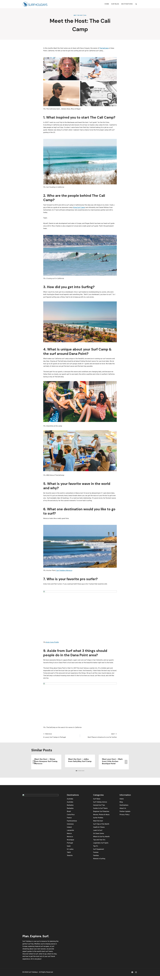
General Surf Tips (99, 805)
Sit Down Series (98, 834)
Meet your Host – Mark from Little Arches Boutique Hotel (112, 761)
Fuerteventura (72, 821)
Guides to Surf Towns (100, 808)
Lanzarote (70, 830)
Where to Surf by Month (101, 837)
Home (107, 4)
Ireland (69, 827)
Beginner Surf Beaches (101, 812)
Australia (70, 799)
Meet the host (78, 15)
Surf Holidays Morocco (64, 571)
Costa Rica (70, 815)
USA (85, 15)
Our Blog (115, 4)
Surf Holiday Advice (100, 802)
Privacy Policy (124, 815)
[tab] (76, 770)
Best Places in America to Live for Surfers (102, 735)
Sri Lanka (70, 849)
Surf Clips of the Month (101, 824)
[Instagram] (136, 972)
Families (96, 856)
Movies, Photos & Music (101, 815)
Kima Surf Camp (79, 208)
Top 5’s (95, 846)
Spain (69, 846)
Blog (121, 802)
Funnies (95, 852)
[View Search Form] (136, 4)
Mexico (69, 834)
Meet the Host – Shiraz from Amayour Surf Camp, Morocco (46, 761)
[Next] (126, 762)
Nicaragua (70, 840)
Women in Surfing (99, 859)
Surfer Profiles (98, 818)
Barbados (70, 805)
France (69, 818)
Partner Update (125, 812)
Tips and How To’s (99, 840)
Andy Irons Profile (52, 642)
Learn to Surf (97, 830)
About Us (123, 808)
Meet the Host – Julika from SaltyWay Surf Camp (80, 760)
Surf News (96, 799)
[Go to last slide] (34, 762)
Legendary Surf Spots (100, 843)
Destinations (127, 4)
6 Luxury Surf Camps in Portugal (54, 735)
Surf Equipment (98, 849)
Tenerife (69, 856)
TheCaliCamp (104, 48)
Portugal (70, 843)
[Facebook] (132, 972)
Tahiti (69, 852)
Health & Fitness (99, 827)
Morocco (70, 837)
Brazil (69, 812)
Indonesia (70, 824)
